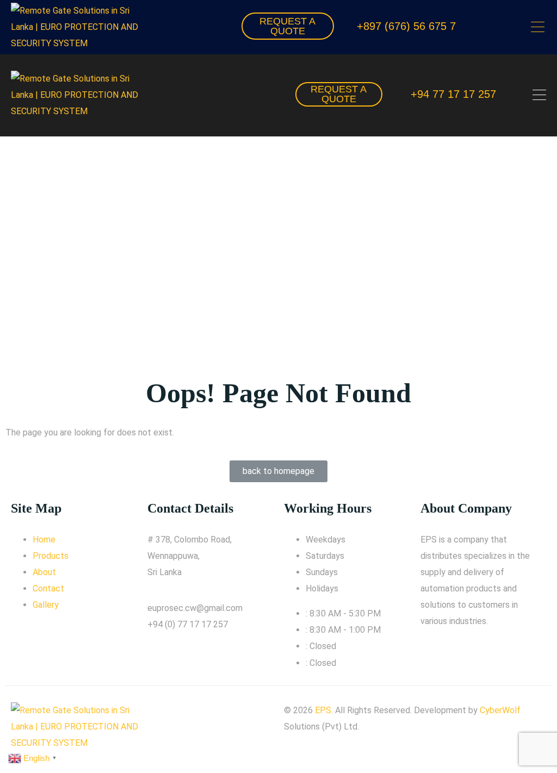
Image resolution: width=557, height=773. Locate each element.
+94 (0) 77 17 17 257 (187, 624)
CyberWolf (500, 710)
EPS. (324, 710)
